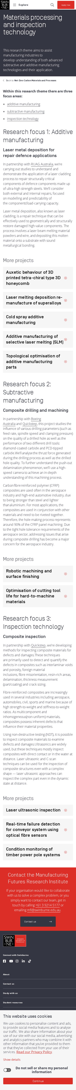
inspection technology (23, 118)
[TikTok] (29, 961)
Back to (31, 80)
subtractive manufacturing (25, 111)
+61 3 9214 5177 (47, 905)
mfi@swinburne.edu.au (43, 910)
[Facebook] (4, 961)
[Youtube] (11, 961)
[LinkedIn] (23, 961)
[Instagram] (17, 961)
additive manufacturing (23, 104)
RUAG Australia (42, 164)
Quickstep (29, 424)
